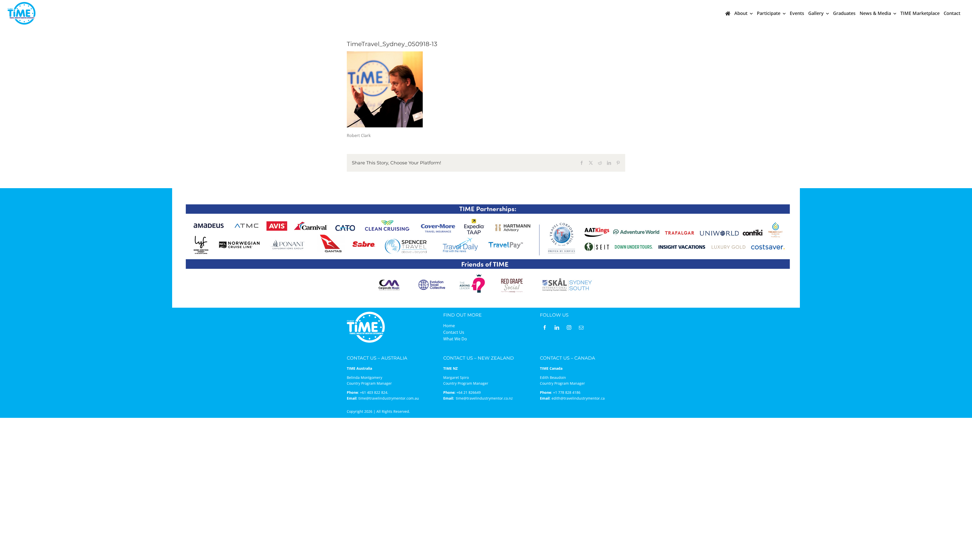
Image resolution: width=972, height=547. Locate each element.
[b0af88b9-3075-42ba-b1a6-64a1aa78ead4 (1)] (21, 4)
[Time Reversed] (366, 313)
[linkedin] (557, 327)
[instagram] (569, 327)
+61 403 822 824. (374, 392)
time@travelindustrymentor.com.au (388, 398)
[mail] (581, 327)
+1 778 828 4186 (566, 392)
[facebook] (545, 327)
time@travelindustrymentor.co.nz (484, 398)
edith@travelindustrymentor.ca (578, 398)
